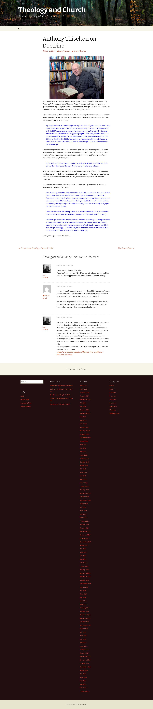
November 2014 (85, 660)
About (20, 28)
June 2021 (83, 445)
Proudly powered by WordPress (76, 704)
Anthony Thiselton (80, 51)
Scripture (113, 399)
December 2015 (85, 615)
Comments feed (25, 403)
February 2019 (84, 521)
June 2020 (83, 472)
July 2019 (83, 507)
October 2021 (84, 434)
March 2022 (83, 424)
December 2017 (85, 531)
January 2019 (84, 524)
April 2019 (83, 514)
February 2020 (84, 486)
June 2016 (83, 594)
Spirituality (113, 406)
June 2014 (83, 677)
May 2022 (83, 417)
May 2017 (83, 556)
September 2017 (85, 542)
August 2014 (84, 670)
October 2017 (84, 538)
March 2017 (83, 563)
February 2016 (84, 608)
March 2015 (83, 646)
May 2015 (83, 639)
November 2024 (85, 399)
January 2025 (84, 396)
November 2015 (85, 618)
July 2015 (83, 632)
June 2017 (83, 552)
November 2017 (85, 535)
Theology (66, 51)
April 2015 (83, 643)
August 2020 (84, 465)
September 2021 (85, 438)
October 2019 (84, 497)
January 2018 (84, 528)
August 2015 (84, 629)
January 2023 (84, 410)
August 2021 (84, 441)
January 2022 (84, 427)
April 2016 (83, 601)
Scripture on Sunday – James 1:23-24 (35, 248)
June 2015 (83, 636)
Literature (113, 392)
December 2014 (85, 656)
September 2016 (85, 584)
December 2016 (85, 573)
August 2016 (84, 587)
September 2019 (85, 500)
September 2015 (85, 625)
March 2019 (83, 518)
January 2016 (84, 611)
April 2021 (83, 452)
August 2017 (84, 545)
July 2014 (83, 674)
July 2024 (83, 403)
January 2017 (84, 570)
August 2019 (84, 504)
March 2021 (83, 455)
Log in (22, 396)
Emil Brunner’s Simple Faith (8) (60, 395)
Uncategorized (115, 413)
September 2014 (85, 667)
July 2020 (83, 469)
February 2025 (84, 392)
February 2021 (84, 458)
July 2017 (83, 549)
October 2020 (84, 462)
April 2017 (83, 559)
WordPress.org (25, 406)
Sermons (113, 403)
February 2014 (84, 691)
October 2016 (84, 580)
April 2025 (83, 386)
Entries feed (24, 400)
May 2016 (83, 597)
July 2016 (83, 590)
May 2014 (83, 681)
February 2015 (84, 649)
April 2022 (83, 420)
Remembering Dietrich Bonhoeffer (61, 386)
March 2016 (83, 604)
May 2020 (83, 476)
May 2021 (83, 448)
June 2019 (83, 511)
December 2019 (85, 493)
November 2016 (85, 577)
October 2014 (84, 663)
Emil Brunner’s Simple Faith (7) (60, 404)
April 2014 (83, 684)
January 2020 (84, 490)
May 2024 (83, 406)
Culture (112, 389)
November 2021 (85, 431)
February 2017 (84, 566)
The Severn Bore (126, 248)
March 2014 (83, 688)
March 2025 (83, 389)
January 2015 (84, 653)
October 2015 (84, 622)
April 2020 (83, 479)
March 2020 (83, 483)
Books (60, 51)
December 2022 (85, 413)
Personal (112, 396)
